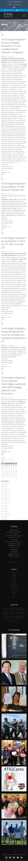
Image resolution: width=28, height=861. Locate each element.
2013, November (5, 494)
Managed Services (19, 617)
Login (14, 852)
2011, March (4, 511)
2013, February (5, 498)
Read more (3, 170)
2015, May (4, 488)
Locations (10, 4)
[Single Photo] (14, 634)
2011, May (4, 509)
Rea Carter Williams (9, 56)
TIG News (9, 172)
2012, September (6, 499)
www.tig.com (15, 162)
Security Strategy (20, 609)
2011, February (5, 513)
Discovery (6, 613)
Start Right (13, 613)
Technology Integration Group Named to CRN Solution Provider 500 (13, 186)
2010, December (5, 515)
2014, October (5, 492)
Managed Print (14, 621)
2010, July (4, 519)
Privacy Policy (17, 4)
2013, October (5, 496)
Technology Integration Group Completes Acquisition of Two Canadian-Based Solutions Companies (13, 46)
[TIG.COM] (8, 15)
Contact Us (21, 10)
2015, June (4, 486)
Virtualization (21, 613)
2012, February (5, 503)
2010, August (5, 517)
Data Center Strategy (8, 609)
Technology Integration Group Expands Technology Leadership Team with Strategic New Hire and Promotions (13, 385)
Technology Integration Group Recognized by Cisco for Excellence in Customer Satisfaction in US (14, 335)
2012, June (4, 501)
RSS (2, 455)
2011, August (5, 505)
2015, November (5, 484)
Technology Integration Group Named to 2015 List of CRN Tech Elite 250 (13, 242)
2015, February (5, 490)
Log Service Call (10, 10)
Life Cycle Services (8, 617)
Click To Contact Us (14, 562)
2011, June (4, 507)
